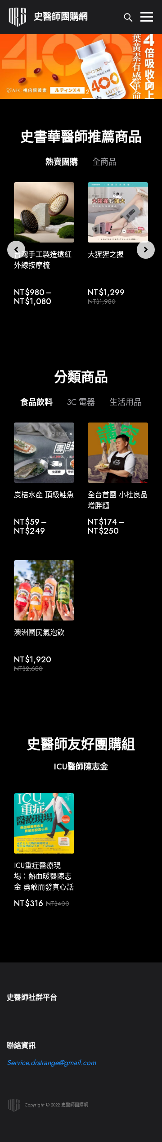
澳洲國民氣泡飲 (39, 632)
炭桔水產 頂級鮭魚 (44, 495)
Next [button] (150, 84)
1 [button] (75, 91)
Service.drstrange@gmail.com (51, 1062)
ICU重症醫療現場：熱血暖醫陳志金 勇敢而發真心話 (44, 876)
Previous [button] (132, 84)
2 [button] (88, 91)
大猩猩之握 (106, 254)
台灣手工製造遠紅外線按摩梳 (43, 259)
